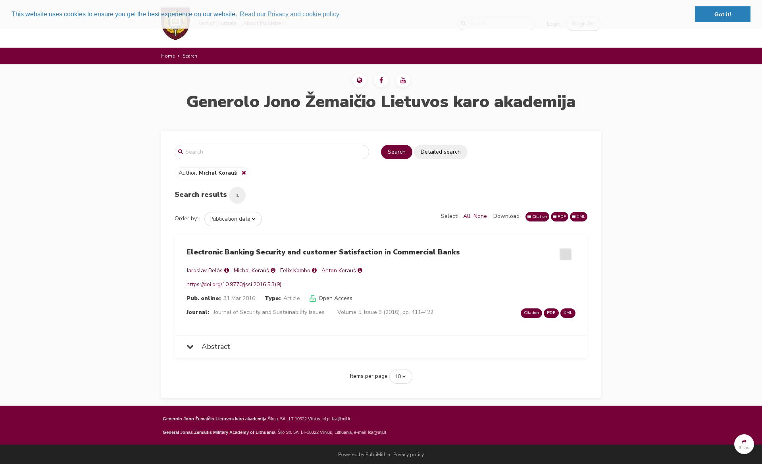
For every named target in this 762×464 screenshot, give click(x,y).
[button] (359, 80)
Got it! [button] (722, 14)
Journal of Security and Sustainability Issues (269, 312)
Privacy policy (408, 454)
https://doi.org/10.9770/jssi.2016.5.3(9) (234, 284)
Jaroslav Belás (205, 270)
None (480, 216)
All (466, 216)
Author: (208, 173)
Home (168, 56)
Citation (539, 216)
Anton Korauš (338, 270)
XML (580, 216)
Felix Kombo (295, 270)
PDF (561, 216)
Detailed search (441, 152)
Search (397, 152)
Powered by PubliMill (361, 454)
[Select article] (564, 251)
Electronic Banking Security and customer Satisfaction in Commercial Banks (323, 252)
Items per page (369, 376)
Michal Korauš (251, 270)
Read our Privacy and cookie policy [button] (289, 14)
